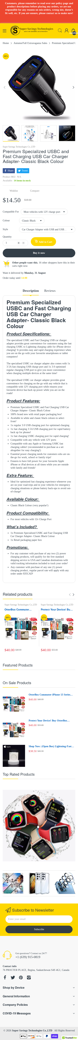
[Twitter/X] (13, 978)
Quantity (7, 236)
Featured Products (18, 665)
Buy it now (39, 253)
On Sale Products (17, 682)
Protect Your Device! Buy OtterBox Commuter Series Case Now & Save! (56, 609)
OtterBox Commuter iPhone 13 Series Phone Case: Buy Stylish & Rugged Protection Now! (20, 609)
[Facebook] (5, 978)
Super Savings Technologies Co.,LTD (19, 147)
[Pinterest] (21, 978)
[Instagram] (29, 978)
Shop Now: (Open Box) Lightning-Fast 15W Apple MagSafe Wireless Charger (50, 746)
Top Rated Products (19, 774)
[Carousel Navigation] (71, 594)
